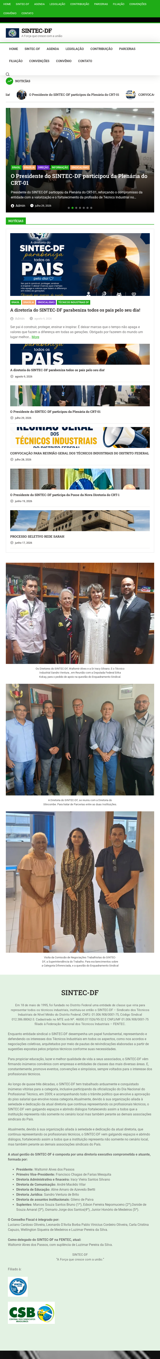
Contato (27, 13)
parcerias (101, 4)
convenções (137, 4)
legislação (57, 4)
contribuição (79, 4)
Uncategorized (22, 162)
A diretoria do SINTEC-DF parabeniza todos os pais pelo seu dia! (75, 310)
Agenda (39, 4)
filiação (118, 4)
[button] (10, 158)
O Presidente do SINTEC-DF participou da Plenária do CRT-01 (55, 412)
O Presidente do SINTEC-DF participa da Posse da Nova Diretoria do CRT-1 (65, 495)
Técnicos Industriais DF (73, 302)
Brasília (28, 302)
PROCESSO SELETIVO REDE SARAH (37, 536)
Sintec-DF (22, 4)
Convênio (9, 13)
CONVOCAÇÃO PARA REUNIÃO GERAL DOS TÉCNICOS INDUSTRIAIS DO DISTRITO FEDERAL (74, 174)
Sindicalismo (46, 302)
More (35, 337)
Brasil (15, 302)
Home (7, 4)
